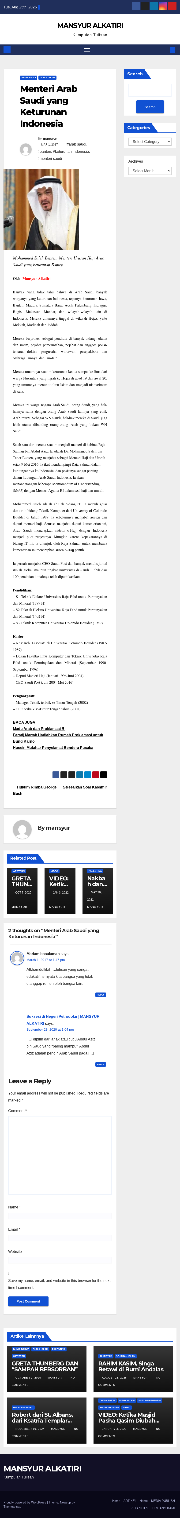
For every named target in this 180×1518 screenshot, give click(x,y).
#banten (44, 151)
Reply (101, 994)
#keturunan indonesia (71, 151)
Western (19, 871)
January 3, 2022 (115, 1428)
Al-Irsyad (106, 1356)
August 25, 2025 (115, 1377)
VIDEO (54, 871)
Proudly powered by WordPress (25, 1502)
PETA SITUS (139, 1508)
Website (15, 1252)
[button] (164, 50)
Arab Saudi (28, 77)
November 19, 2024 (30, 1428)
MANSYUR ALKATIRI (90, 25)
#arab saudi (76, 144)
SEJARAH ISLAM (125, 1356)
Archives (135, 161)
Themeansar (12, 1506)
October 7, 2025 (28, 1377)
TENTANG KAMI (163, 1508)
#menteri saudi (50, 159)
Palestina (95, 871)
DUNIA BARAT (21, 1349)
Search (135, 74)
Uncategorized (23, 1407)
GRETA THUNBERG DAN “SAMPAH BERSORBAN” (45, 1366)
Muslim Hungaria (150, 1400)
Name (14, 1207)
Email (14, 1229)
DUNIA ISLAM (47, 77)
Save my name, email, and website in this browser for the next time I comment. (59, 1284)
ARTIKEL (130, 1501)
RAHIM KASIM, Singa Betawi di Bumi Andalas (130, 1366)
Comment (17, 1111)
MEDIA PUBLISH (163, 1501)
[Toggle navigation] (87, 49)
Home (116, 1501)
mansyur (50, 138)
